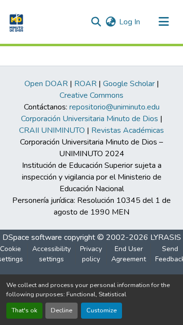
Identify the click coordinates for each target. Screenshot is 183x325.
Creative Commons (91, 95)
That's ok (24, 310)
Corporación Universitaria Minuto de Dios (89, 118)
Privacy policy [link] (91, 254)
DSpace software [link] (32, 237)
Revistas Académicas (127, 130)
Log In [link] (129, 22)
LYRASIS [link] (165, 237)
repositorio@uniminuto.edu (114, 107)
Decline (61, 310)
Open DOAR (46, 83)
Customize (101, 310)
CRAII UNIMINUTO (52, 130)
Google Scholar (129, 83)
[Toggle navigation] (163, 22)
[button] (15, 22)
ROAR (85, 83)
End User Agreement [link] (128, 254)
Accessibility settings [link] (51, 254)
